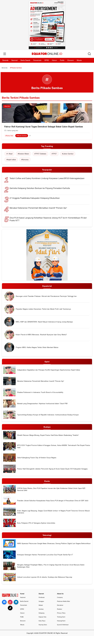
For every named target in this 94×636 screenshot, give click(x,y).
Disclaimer (60, 605)
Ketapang (41, 613)
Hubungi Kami (61, 621)
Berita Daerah (25, 60)
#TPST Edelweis (40, 153)
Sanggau (41, 601)
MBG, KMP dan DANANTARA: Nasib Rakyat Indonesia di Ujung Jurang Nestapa (44, 322)
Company (60, 597)
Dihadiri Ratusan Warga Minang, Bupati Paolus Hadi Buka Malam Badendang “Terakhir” (48, 435)
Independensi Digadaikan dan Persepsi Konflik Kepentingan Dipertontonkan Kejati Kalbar (48, 370)
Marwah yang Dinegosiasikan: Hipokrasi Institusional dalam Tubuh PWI (42, 403)
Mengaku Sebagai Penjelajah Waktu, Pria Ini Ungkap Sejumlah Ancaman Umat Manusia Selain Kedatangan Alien (50, 566)
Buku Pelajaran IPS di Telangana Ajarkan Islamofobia (36, 523)
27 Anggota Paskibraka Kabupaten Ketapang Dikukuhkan (35, 198)
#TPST (54, 153)
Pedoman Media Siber (63, 601)
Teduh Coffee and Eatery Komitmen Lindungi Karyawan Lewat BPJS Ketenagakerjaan (47, 178)
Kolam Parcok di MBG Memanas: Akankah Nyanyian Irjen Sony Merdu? (41, 334)
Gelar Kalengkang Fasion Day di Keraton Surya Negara (36, 457)
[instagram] (10, 602)
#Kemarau (25, 159)
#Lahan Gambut (67, 153)
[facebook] (4, 602)
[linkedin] (16, 602)
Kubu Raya (42, 621)
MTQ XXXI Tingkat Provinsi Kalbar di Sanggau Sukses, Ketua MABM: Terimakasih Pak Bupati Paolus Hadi (53, 446)
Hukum (54, 60)
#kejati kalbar (11, 159)
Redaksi (59, 609)
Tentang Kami (61, 617)
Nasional (14, 60)
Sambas (41, 609)
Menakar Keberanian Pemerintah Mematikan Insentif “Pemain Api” (38, 208)
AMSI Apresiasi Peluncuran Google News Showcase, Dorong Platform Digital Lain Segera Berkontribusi (54, 543)
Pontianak (42, 597)
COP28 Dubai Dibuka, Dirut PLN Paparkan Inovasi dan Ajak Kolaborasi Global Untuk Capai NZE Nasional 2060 (51, 489)
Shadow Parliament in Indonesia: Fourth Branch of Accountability (40, 392)
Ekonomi (70, 60)
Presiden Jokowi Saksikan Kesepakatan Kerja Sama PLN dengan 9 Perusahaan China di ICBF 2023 (52, 500)
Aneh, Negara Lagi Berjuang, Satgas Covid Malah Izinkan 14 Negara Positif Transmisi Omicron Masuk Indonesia (53, 512)
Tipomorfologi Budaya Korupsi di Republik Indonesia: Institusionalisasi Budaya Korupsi (48, 415)
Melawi (41, 605)
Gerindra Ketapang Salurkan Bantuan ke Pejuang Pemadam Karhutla (40, 188)
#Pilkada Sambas (22, 136)
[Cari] (89, 53)
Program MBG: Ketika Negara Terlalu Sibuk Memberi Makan (37, 347)
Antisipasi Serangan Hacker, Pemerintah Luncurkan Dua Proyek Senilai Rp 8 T (45, 555)
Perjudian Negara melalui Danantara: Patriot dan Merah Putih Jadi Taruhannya (43, 309)
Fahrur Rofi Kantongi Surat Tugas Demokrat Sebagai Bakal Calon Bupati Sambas (43, 126)
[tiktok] (10, 608)
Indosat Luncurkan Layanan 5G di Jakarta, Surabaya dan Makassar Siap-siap (44, 577)
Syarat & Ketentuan (63, 625)
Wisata (79, 60)
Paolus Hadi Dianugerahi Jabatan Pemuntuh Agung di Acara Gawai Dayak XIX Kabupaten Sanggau (52, 469)
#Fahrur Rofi (9, 136)
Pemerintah (37, 60)
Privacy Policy (61, 613)
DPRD (46, 60)
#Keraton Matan (23, 153)
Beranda (5, 60)
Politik (62, 60)
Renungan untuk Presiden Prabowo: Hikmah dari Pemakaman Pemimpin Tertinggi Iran (46, 296)
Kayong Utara (43, 625)
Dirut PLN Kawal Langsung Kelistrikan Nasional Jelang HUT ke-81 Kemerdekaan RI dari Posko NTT (48, 219)
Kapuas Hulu (42, 617)
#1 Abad (9, 153)
